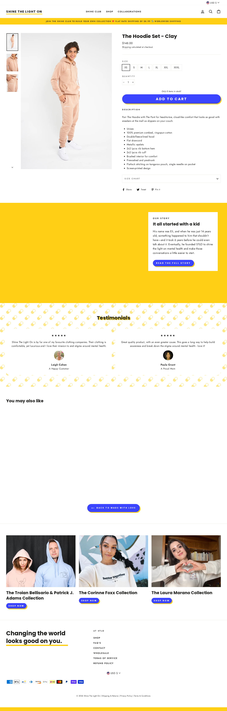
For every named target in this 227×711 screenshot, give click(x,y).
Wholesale (101, 653)
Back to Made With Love (116, 507)
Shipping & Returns (110, 696)
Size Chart (132, 178)
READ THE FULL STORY (173, 263)
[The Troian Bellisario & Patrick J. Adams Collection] (41, 561)
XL (157, 67)
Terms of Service (105, 658)
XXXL (176, 67)
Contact (99, 648)
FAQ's (97, 642)
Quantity (128, 76)
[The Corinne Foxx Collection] (113, 561)
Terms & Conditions (142, 696)
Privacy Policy (126, 696)
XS (125, 67)
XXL (166, 67)
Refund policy (103, 663)
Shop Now (16, 605)
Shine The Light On (24, 11)
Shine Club (93, 11)
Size (125, 61)
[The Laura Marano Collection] (186, 561)
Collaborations (129, 11)
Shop (109, 11)
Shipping (126, 47)
